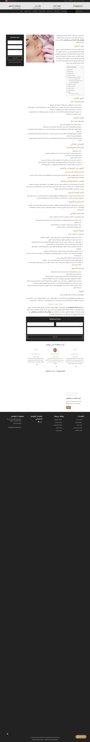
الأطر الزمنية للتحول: (74, 82)
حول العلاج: (70, 69)
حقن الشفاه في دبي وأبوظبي (73, 398)
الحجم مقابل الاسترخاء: (75, 79)
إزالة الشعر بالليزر (78, 428)
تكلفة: (70, 92)
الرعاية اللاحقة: (71, 90)
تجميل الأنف (79, 419)
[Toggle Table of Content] (81, 67)
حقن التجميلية (70, 25)
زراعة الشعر (59, 428)
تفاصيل (68, 407)
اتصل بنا (33, 737)
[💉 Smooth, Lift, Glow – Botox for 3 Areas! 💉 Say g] (40, 556)
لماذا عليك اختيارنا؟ (75, 94)
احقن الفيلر (79, 425)
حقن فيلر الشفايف (60, 25)
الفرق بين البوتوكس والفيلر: (74, 77)
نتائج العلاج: (70, 71)
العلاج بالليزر (59, 430)
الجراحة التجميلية (58, 425)
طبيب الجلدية (78, 430)
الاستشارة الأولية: (72, 84)
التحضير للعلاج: (71, 86)
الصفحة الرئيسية (80, 25)
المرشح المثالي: (71, 75)
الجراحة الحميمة (58, 419)
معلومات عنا (46, 737)
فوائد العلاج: (71, 73)
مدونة (36, 737)
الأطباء (41, 737)
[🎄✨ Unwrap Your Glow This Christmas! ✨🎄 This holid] (33, 537)
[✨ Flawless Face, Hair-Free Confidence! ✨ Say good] (36, 576)
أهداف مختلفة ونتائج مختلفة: (76, 80)
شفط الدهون (78, 422)
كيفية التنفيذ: (71, 88)
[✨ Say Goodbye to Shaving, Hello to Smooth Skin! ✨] (29, 573)
